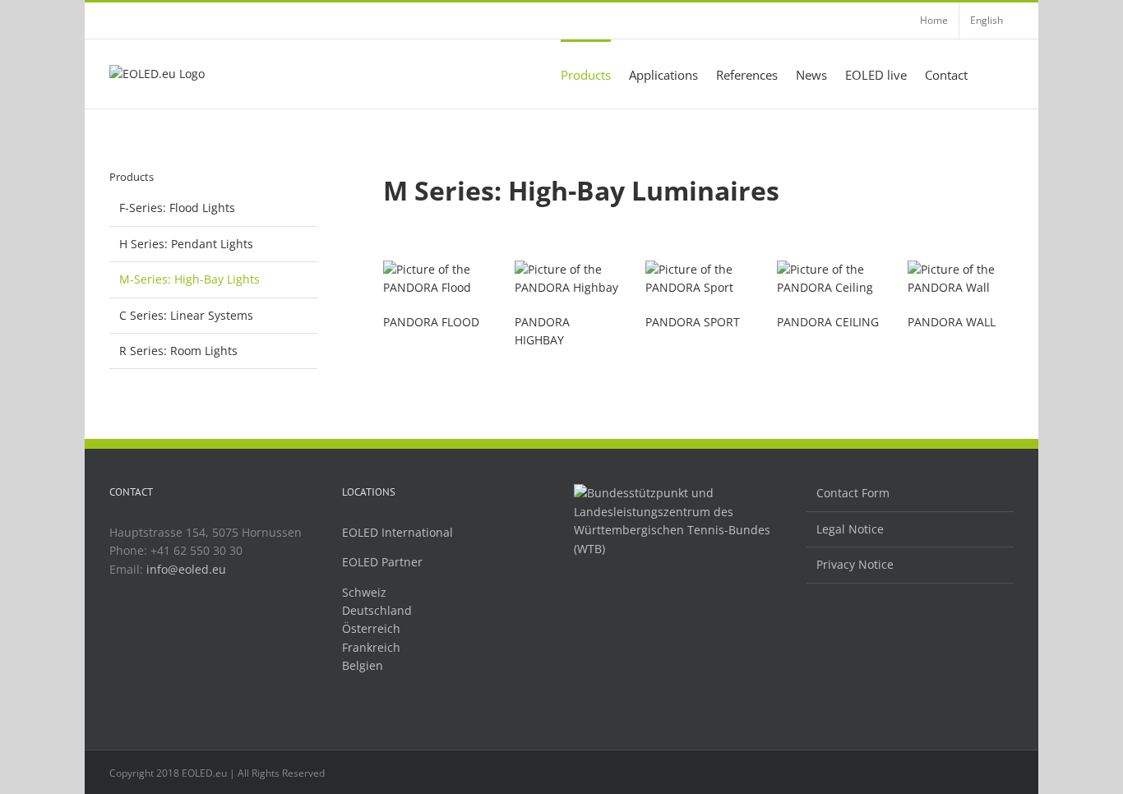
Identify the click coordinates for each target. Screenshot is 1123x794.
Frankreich (371, 647)
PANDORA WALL (952, 322)
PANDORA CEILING (828, 322)
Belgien (362, 665)
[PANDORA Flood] (436, 269)
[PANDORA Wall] (961, 269)
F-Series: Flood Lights (177, 207)
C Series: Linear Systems (186, 315)
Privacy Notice (855, 564)
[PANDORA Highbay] (568, 269)
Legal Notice (850, 529)
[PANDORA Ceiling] (830, 269)
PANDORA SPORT (692, 322)
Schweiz (364, 592)
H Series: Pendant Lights (186, 244)
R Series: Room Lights (178, 350)
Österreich (371, 628)
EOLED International (397, 532)
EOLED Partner (382, 562)
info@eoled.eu (186, 569)
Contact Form (853, 493)
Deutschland (377, 610)
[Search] (991, 73)
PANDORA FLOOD (431, 322)
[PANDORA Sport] (698, 269)
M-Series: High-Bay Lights (189, 279)
